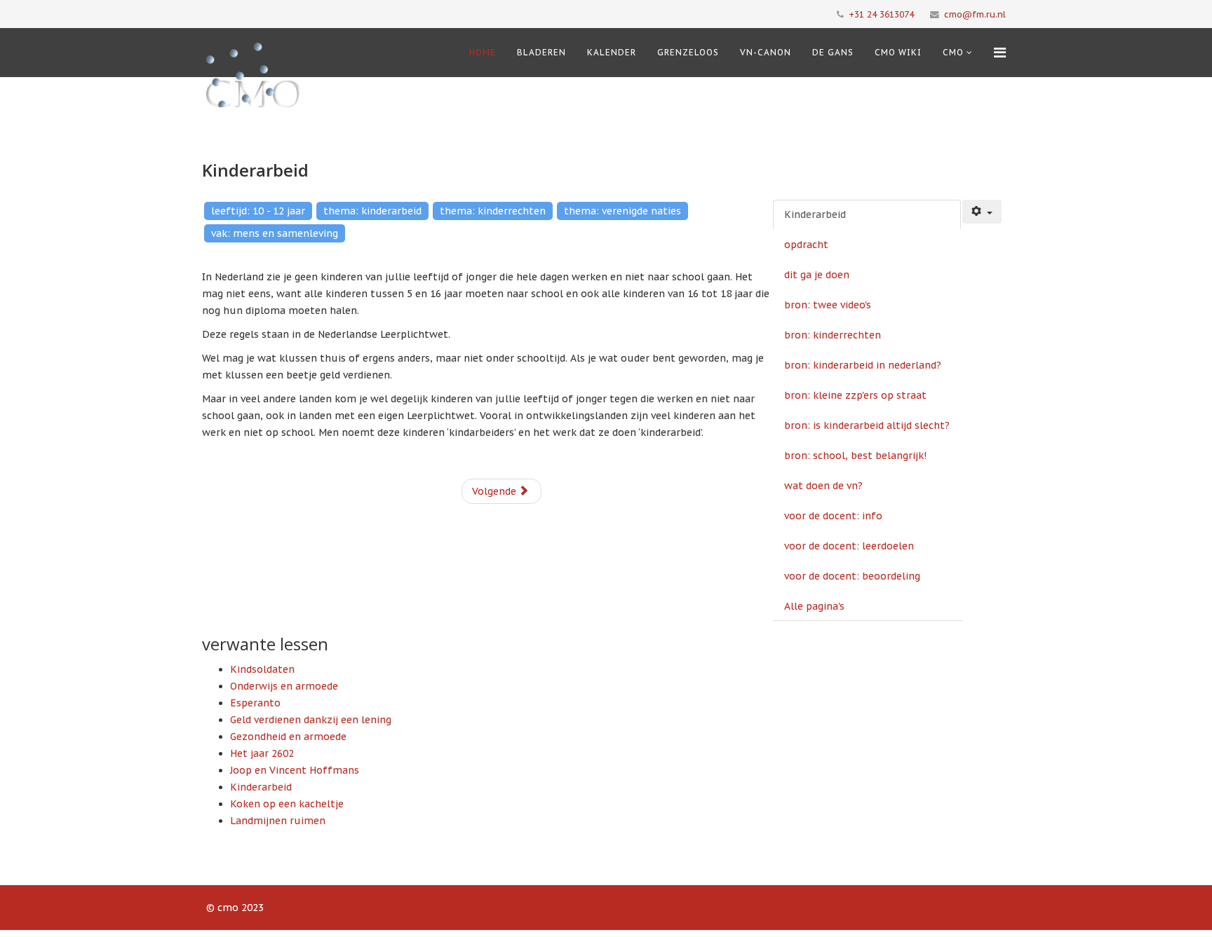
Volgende (495, 491)
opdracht (806, 244)
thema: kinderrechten (493, 211)
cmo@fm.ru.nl (975, 14)
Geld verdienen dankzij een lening (310, 719)
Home (482, 52)
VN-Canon (765, 52)
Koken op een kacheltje (287, 804)
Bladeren (541, 52)
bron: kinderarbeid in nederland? (862, 365)
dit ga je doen (816, 274)
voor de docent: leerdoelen (849, 546)
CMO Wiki (898, 52)
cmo (953, 52)
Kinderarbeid (815, 214)
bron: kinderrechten (832, 335)
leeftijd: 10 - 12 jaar (258, 211)
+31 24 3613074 (881, 14)
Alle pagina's (814, 606)
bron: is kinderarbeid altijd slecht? (867, 425)
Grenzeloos (688, 52)
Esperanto (255, 703)
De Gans (833, 52)
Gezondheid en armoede (288, 736)
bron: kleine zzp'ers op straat (855, 395)
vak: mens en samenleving (274, 233)
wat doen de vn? (823, 485)
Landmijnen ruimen (277, 820)
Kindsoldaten (262, 669)
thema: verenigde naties (622, 211)
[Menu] (1000, 52)
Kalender (611, 52)
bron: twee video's (827, 305)
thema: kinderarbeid (372, 211)
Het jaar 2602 (262, 753)
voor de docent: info (833, 515)
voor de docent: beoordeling (852, 576)
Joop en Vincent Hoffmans (294, 770)
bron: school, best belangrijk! (855, 455)
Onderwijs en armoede (284, 686)
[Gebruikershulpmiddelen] (982, 212)
